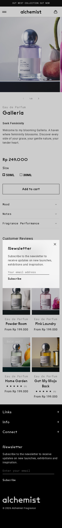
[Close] (55, 244)
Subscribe (14, 279)
